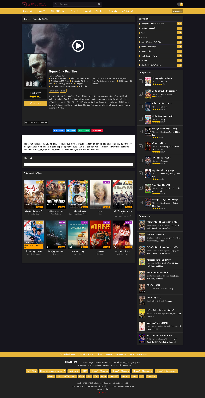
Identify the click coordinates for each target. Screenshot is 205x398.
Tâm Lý (162, 119)
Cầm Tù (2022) (153, 285)
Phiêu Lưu (159, 149)
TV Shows (150, 317)
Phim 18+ (171, 94)
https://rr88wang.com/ (166, 371)
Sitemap (109, 354)
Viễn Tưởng (173, 203)
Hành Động (164, 132)
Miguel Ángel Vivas (67, 86)
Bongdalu (151, 376)
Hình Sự (172, 174)
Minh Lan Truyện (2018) (157, 323)
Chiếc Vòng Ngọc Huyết (162, 116)
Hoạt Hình (166, 228)
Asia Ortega (110, 81)
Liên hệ (99, 354)
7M (141, 376)
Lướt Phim (31, 371)
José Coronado (97, 78)
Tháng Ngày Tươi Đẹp (162, 78)
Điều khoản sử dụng (67, 354)
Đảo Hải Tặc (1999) (155, 234)
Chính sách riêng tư (85, 354)
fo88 (134, 376)
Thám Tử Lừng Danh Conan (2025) (162, 222)
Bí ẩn (63, 91)
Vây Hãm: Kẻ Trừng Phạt (163, 170)
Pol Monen (110, 78)
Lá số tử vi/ (74, 371)
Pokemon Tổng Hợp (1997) (159, 260)
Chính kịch (54, 91)
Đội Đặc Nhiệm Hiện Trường (164, 128)
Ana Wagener (121, 78)
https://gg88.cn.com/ (142, 371)
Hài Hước (171, 188)
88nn (103, 376)
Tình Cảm (163, 82)
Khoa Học (156, 206)
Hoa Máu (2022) (154, 298)
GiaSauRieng (142, 354)
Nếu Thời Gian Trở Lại (162, 103)
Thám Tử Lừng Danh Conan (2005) (162, 247)
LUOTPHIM (71, 362)
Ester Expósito (97, 81)
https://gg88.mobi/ (99, 371)
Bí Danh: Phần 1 (159, 143)
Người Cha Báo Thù (32, 122)
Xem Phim (36, 103)
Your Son (44, 122)
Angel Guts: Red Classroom (164, 91)
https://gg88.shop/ (120, 371)
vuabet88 (114, 376)
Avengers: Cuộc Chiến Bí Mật (165, 199)
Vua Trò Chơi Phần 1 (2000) (159, 335)
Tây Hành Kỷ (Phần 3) (161, 158)
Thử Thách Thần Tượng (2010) (160, 310)
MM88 (51, 376)
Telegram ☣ (177, 11)
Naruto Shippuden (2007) (158, 272)
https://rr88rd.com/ (66, 376)
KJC (89, 376)
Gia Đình (159, 191)
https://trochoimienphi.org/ (52, 371)
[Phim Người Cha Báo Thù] (33, 6)
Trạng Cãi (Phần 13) (161, 185)
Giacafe (133, 354)
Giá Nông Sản (120, 354)
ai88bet (125, 376)
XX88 (85, 371)
